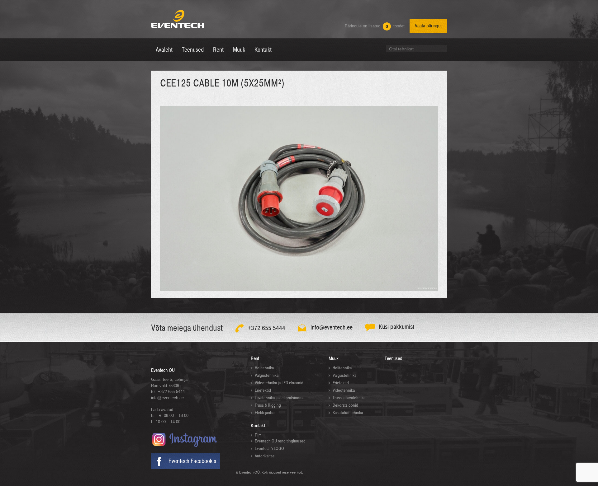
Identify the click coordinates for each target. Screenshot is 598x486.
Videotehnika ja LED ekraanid (279, 383)
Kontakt (258, 425)
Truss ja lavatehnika (349, 398)
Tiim (258, 435)
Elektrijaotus (265, 413)
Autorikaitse (265, 456)
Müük (334, 358)
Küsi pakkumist (397, 327)
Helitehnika (264, 368)
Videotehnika (344, 390)
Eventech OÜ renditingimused (280, 441)
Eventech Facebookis (192, 461)
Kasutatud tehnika (348, 413)
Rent (255, 358)
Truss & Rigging (268, 405)
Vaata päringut (428, 25)
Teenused (393, 358)
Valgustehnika (266, 375)
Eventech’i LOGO (269, 448)
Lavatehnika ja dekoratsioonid (280, 398)
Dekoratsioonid (345, 405)
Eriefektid (263, 390)
